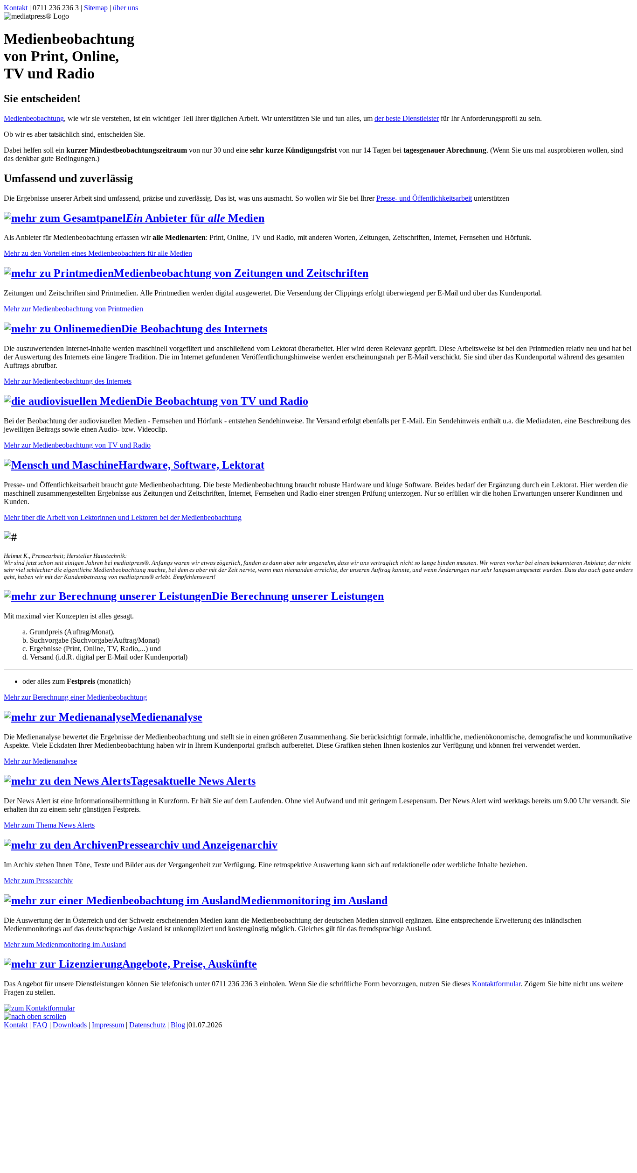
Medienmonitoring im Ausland (314, 900)
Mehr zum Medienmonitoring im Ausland (65, 944)
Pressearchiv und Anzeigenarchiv (197, 845)
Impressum (108, 1025)
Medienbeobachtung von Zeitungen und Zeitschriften (241, 273)
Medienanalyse (166, 717)
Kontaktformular (496, 984)
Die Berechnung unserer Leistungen (298, 596)
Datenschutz (147, 1025)
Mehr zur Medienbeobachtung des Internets (68, 381)
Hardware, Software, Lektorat (191, 465)
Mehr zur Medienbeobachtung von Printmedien (73, 309)
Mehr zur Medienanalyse (40, 761)
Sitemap (96, 8)
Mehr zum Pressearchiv (38, 881)
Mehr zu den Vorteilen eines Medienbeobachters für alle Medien (98, 253)
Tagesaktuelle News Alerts (193, 781)
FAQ (40, 1025)
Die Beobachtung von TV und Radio (222, 401)
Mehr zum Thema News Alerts (49, 825)
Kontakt (16, 8)
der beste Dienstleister (406, 118)
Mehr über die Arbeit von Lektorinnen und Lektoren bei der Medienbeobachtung (123, 517)
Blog (178, 1025)
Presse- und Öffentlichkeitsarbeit (424, 198)
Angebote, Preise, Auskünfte (189, 964)
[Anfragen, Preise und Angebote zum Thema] (39, 1008)
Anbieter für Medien (195, 218)
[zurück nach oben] (35, 1016)
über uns (125, 8)
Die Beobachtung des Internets (194, 329)
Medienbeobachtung (34, 118)
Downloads (70, 1025)
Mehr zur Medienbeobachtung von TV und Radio (77, 445)
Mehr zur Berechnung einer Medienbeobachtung (75, 697)
